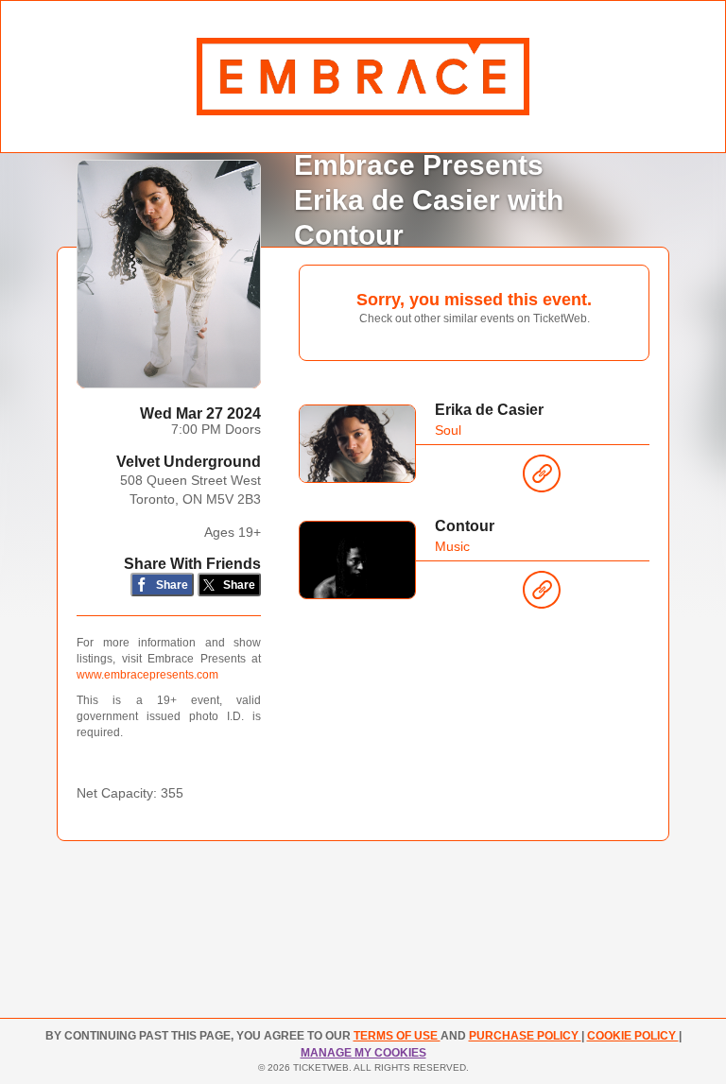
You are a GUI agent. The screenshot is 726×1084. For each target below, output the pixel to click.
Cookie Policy (633, 1035)
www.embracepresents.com (147, 674)
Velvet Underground (188, 462)
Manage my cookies (363, 1052)
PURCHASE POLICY (525, 1035)
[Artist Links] (542, 478)
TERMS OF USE (397, 1035)
